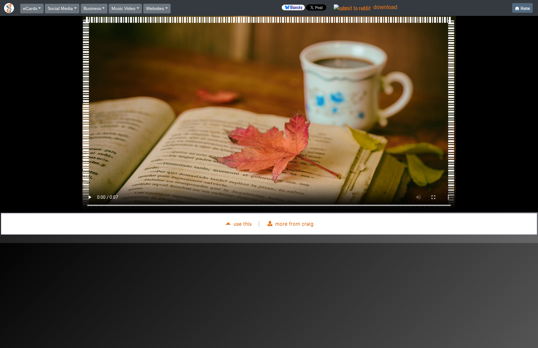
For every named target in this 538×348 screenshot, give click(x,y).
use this (242, 224)
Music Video (123, 8)
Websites (155, 8)
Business (92, 8)
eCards (30, 8)
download (385, 7)
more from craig (294, 224)
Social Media (60, 8)
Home (525, 8)
